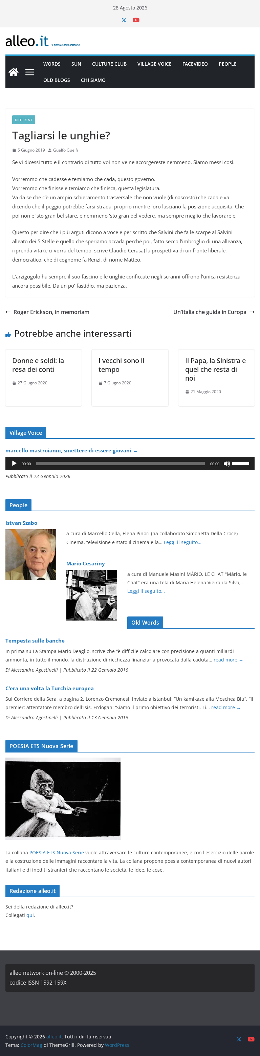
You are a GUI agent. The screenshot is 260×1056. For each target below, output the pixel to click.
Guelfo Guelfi (65, 150)
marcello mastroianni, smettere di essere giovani (71, 450)
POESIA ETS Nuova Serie (56, 852)
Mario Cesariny (85, 563)
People (228, 64)
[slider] (241, 463)
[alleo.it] (13, 72)
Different (23, 119)
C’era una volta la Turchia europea (49, 688)
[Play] (14, 463)
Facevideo (195, 64)
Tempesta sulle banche (35, 640)
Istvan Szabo (21, 522)
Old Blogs (56, 80)
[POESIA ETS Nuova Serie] (63, 762)
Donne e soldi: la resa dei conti (38, 365)
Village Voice (154, 64)
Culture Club (109, 64)
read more (228, 659)
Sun (76, 64)
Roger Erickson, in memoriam (51, 312)
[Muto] (226, 463)
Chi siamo (93, 80)
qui (30, 915)
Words (52, 64)
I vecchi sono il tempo (121, 365)
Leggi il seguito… (182, 542)
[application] (130, 463)
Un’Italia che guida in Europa (209, 312)
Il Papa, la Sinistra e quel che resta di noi (215, 369)
